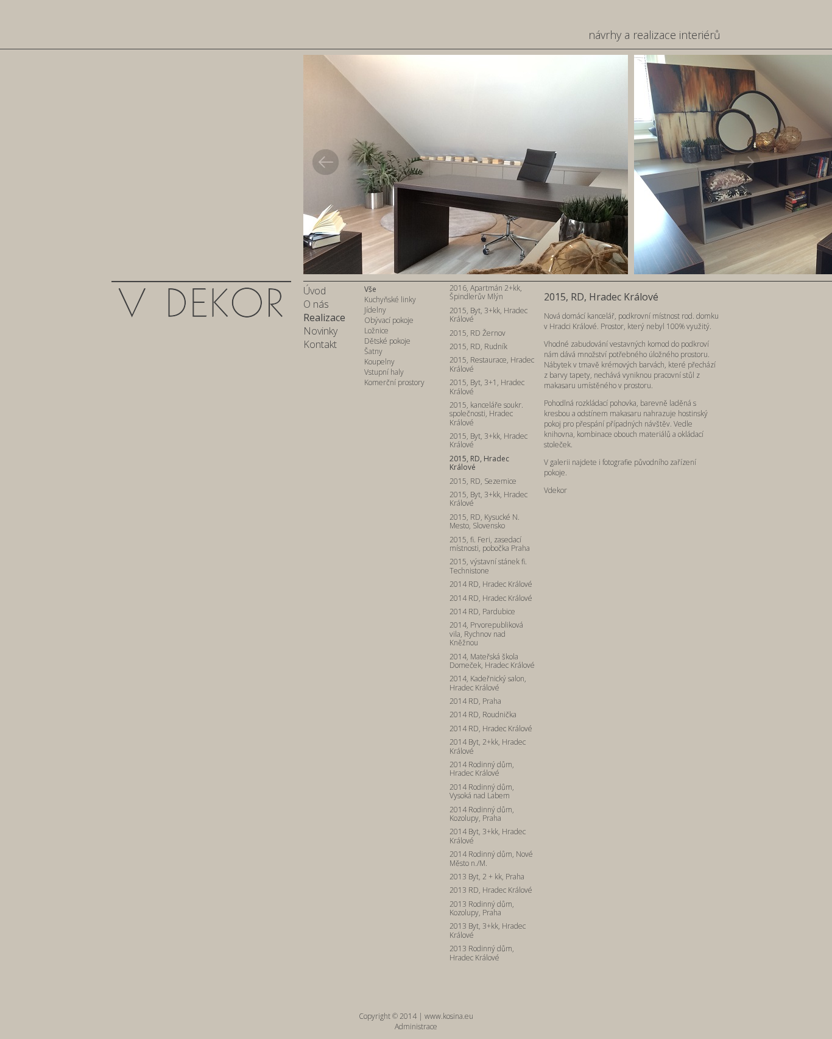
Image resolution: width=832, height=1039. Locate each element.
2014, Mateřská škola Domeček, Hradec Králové (492, 661)
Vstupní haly (384, 372)
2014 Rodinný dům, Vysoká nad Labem (481, 792)
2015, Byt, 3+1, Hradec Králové (486, 387)
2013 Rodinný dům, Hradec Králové (481, 953)
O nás (316, 304)
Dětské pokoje (387, 341)
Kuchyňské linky (390, 299)
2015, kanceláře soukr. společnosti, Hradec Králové (486, 414)
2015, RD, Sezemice (482, 481)
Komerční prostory (394, 382)
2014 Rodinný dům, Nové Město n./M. (491, 859)
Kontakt (320, 344)
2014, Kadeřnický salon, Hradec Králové (487, 683)
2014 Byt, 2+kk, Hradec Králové (487, 747)
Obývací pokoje (389, 320)
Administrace (416, 1026)
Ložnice (376, 330)
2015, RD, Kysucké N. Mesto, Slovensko (484, 522)
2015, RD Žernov (477, 333)
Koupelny (379, 361)
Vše (370, 289)
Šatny (373, 351)
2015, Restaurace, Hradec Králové (491, 365)
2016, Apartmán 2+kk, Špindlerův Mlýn (485, 293)
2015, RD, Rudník (478, 347)
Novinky (320, 331)
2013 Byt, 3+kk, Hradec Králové (487, 931)
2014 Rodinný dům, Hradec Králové (481, 769)
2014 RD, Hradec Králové (490, 584)
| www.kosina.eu (445, 1016)
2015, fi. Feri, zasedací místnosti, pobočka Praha (489, 544)
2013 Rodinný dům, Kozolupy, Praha (481, 909)
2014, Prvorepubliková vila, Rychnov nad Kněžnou (486, 634)
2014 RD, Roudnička (482, 715)
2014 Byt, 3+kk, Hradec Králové (487, 836)
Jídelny (375, 310)
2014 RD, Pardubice (482, 612)
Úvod (314, 290)
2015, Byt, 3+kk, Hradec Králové (488, 315)
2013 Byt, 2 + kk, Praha (486, 877)
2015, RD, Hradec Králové (479, 463)
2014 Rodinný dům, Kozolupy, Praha (481, 814)
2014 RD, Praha (475, 701)
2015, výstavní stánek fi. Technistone (488, 566)
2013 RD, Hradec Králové (490, 890)
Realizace (324, 317)
